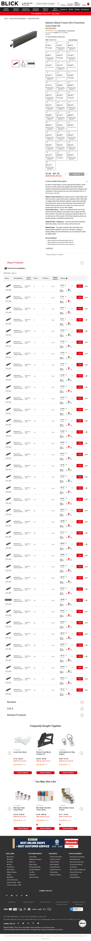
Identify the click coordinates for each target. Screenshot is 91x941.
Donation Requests (34, 869)
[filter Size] (14, 273)
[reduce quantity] (69, 286)
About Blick (10, 877)
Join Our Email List (12, 880)
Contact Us (32, 875)
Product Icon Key (55, 859)
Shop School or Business (77, 857)
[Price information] (66, 285)
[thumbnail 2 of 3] (23, 63)
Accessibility (26, 927)
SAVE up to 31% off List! (66, 761)
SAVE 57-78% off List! (65, 817)
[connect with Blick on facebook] (7, 896)
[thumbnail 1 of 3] (15, 63)
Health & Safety (54, 862)
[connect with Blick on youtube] (26, 896)
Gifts (72, 9)
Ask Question (71, 30)
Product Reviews (55, 867)
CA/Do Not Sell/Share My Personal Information (62, 903)
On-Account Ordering (76, 864)
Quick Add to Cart (75, 859)
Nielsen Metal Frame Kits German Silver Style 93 (61, 244)
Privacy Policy (11, 902)
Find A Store (10, 867)
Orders (84, 5)
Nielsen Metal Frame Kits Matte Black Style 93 (60, 240)
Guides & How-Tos (55, 869)
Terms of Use (18, 927)
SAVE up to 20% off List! (43, 761)
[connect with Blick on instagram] (16, 896)
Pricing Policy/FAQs (35, 867)
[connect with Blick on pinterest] (21, 896)
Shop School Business (77, 4)
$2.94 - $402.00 (41, 814)
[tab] (45, 262)
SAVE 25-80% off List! (42, 817)
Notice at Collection (28, 902)
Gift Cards (10, 862)
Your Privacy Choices (45, 902)
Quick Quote (73, 867)
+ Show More (49, 248)
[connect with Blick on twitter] (12, 896)
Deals (78, 9)
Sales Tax (32, 862)
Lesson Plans (74, 875)
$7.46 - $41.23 (53, 173)
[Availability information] (69, 301)
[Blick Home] (10, 3)
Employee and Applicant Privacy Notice (79, 903)
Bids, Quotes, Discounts (77, 862)
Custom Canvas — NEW (14, 882)
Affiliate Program (12, 872)
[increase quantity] (66, 174)
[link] (25, 5)
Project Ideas (54, 872)
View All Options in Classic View (56, 36)
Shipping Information (35, 859)
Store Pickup (10, 869)
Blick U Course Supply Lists (77, 869)
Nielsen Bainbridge (51, 28)
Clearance (86, 9)
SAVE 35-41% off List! (20, 761)
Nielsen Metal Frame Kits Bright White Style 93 (60, 242)
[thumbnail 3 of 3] (31, 63)
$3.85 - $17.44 (63, 759)
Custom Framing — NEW (14, 885)
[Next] (81, 753)
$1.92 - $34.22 (18, 759)
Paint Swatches (54, 864)
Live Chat (31, 872)
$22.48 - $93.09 (41, 759)
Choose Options (22, 773)
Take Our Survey (34, 877)
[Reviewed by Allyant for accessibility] (83, 923)
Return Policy (33, 864)
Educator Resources (76, 872)
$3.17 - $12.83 (63, 814)
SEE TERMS (55, 13)
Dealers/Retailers (75, 877)
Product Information (56, 857)
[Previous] (9, 753)
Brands (63, 9)
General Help (33, 857)
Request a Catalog (55, 875)
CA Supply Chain (35, 929)
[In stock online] (69, 289)
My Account (10, 857)
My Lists (9, 864)
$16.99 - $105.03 (19, 814)
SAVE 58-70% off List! (20, 817)
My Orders (10, 859)
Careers (9, 875)
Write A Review (62, 30)
